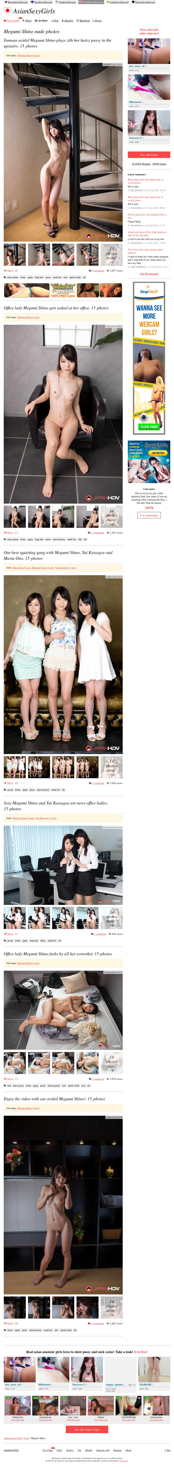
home (23, 277)
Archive (43, 21)
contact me (123, 1460)
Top (56, 20)
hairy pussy (12, 277)
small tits (57, 277)
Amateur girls (102, 1450)
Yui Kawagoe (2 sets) (65, 567)
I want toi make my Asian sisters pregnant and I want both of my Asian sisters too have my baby (148, 260)
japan (30, 277)
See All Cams (149, 155)
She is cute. (133, 186)
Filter (28, 20)
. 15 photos (56, 307)
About (98, 20)
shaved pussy (59, 539)
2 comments (97, 1323)
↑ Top (167, 1450)
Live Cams (13, 20)
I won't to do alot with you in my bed (146, 239)
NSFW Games (159, 163)
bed (9, 1085)
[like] (5, 270)
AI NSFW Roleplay (141, 163)
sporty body (75, 277)
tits (84, 277)
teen (83, 1085)
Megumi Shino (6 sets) (28, 55)
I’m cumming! (149, 515)
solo (65, 277)
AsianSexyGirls (34, 10)
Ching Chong (134, 221)
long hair (39, 277)
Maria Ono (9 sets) (22, 567)
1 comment (98, 270)
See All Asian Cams (87, 1429)
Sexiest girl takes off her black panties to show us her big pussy (147, 233)
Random (85, 20)
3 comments (97, 532)
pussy (48, 277)
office (43, 940)
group (10, 789)
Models (68, 20)
